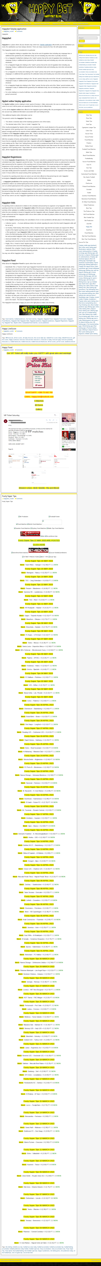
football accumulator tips (57, 1247)
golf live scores (89, 79)
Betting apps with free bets (86, 280)
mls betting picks (55, 1251)
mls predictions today (67, 1251)
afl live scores (18, 338)
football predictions (19, 319)
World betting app (88, 326)
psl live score (60, 341)
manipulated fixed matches (30, 322)
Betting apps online (93, 307)
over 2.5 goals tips (17, 1252)
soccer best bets (28, 1252)
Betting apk (87, 272)
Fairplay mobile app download (87, 245)
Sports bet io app (87, 283)
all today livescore (28, 338)
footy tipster (8, 1251)
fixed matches (10, 319)
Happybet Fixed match (59, 319)
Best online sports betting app (87, 247)
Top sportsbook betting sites (87, 293)
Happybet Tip (88, 90)
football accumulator (43, 1247)
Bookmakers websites (85, 249)
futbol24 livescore (67, 338)
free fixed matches (31, 319)
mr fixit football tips (93, 102)
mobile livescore (26, 341)
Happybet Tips (9, 322)
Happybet (40, 319)
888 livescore (9, 338)
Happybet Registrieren (61, 321)
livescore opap (56, 339)
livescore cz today (46, 339)
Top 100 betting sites (92, 289)
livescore (22, 339)
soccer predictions (43, 322)
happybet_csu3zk (9, 31)
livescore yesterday (67, 339)
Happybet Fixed (48, 319)
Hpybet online (18, 322)
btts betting (9, 1247)
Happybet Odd (15, 321)
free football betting (18, 1251)
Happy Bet (89, 226)
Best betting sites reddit (89, 314)
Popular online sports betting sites (88, 301)
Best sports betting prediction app (88, 291)
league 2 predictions (44, 1251)
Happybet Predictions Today (61, 23)
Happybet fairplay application (14, 29)
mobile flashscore (15, 341)
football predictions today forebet (19, 1249)
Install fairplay (89, 262)
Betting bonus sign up (85, 282)
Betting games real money (90, 320)
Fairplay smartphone (89, 299)
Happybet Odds (24, 321)
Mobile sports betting (91, 333)
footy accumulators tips (58, 1249)
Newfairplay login (84, 297)
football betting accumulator (85, 64)
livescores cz (6, 341)
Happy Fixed (7, 347)
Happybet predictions (48, 321)
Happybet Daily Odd (25, 23)
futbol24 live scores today (54, 338)
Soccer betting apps (84, 316)
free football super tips (31, 1251)
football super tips (34, 1249)
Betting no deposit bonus (90, 330)
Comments (19, 31)
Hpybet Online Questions (80, 23)
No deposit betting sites (85, 322)
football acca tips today (30, 1247)
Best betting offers (85, 309)
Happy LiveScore (9, 328)
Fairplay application (46, 44)
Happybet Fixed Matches (42, 23)
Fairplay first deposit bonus (86, 266)
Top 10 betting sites (84, 305)
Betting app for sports (90, 278)
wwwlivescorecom (70, 341)
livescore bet (29, 339)
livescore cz (37, 339)
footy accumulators (45, 1249)
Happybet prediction (35, 321)
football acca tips (18, 1247)
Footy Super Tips (9, 496)
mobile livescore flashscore (39, 341)
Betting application (91, 264)
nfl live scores (52, 341)
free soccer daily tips (40, 338)
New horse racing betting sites (87, 303)
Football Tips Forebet (9, 23)
